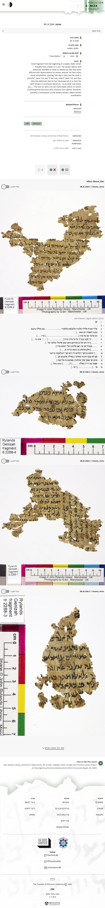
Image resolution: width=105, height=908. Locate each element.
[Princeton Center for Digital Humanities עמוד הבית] (44, 843)
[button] (94, 7)
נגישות (52, 879)
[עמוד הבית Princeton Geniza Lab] (61, 842)
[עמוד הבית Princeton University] (52, 904)
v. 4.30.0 (52, 897)
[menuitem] (99, 802)
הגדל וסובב (14, 187)
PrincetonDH (54, 861)
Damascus (77, 111)
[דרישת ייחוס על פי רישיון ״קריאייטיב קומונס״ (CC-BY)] (52, 889)
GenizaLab (52, 855)
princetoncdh (54, 867)
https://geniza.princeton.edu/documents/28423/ (54, 768)
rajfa (27, 124)
